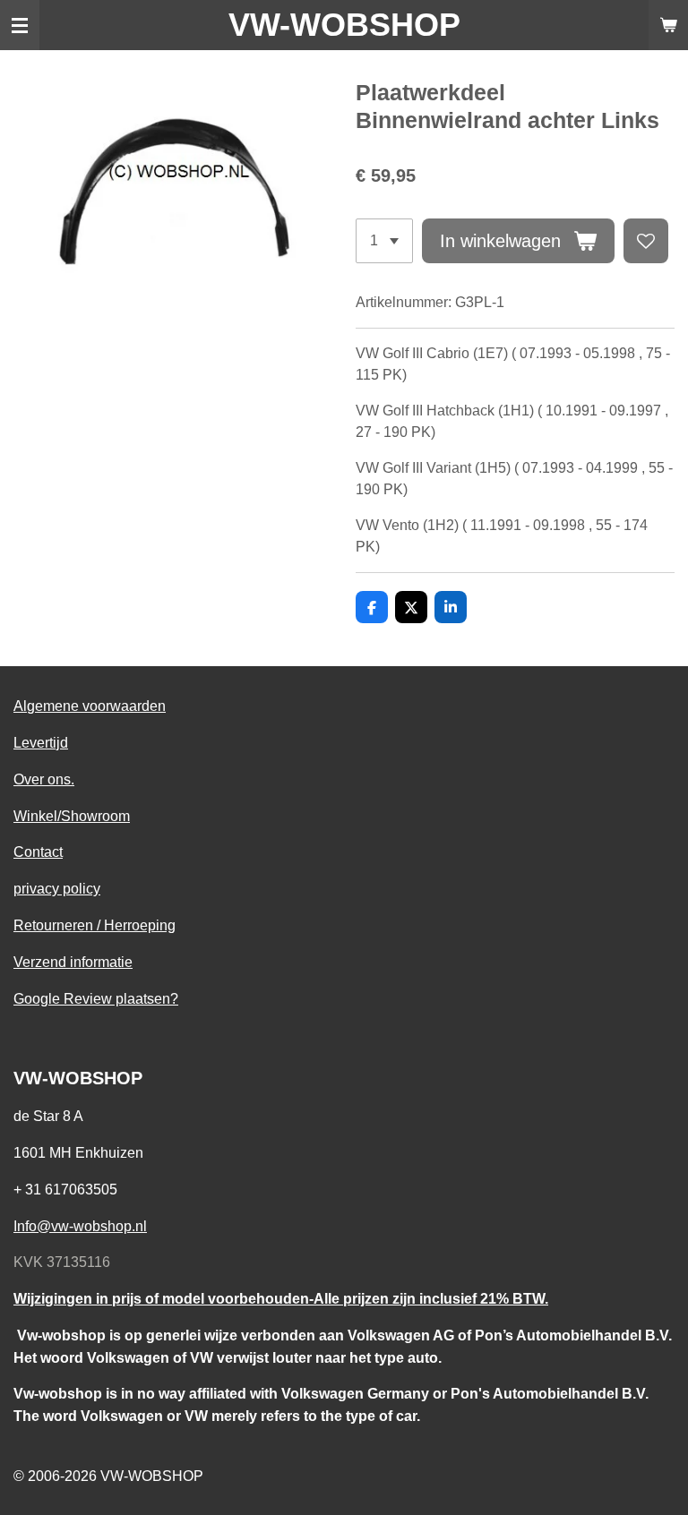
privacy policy (56, 888)
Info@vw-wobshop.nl (80, 1226)
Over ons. (43, 779)
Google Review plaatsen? (95, 998)
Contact (38, 851)
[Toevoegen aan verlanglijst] (646, 240)
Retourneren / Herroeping (94, 925)
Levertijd (40, 742)
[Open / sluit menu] (19, 25)
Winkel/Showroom (71, 816)
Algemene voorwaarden (89, 706)
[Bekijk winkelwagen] (668, 25)
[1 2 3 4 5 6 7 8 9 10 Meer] (384, 240)
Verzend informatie (73, 962)
